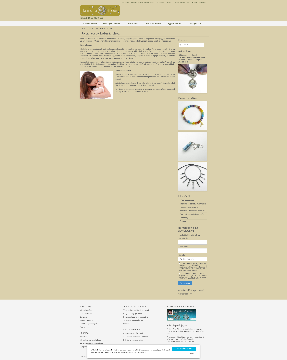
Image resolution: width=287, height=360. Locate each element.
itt (142, 91)
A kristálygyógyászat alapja (90, 340)
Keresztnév (183, 247)
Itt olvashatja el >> (185, 294)
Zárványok (84, 317)
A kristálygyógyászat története (91, 343)
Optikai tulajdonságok (88, 324)
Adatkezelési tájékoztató (133, 333)
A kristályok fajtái (86, 310)
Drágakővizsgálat (86, 314)
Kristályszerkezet (86, 320)
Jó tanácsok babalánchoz (133, 320)
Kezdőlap (85, 28)
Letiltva (193, 354)
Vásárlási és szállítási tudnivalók (136, 310)
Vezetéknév (183, 238)
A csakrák (83, 337)
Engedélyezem (183, 349)
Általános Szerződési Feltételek (136, 337)
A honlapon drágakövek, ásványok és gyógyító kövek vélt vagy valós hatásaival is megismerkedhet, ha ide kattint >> (185, 339)
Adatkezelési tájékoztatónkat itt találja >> (132, 352)
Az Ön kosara (201, 2)
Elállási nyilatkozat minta (133, 340)
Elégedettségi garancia (132, 314)
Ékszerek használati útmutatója (135, 317)
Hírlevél (126, 324)
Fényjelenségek (86, 327)
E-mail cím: (183, 255)
